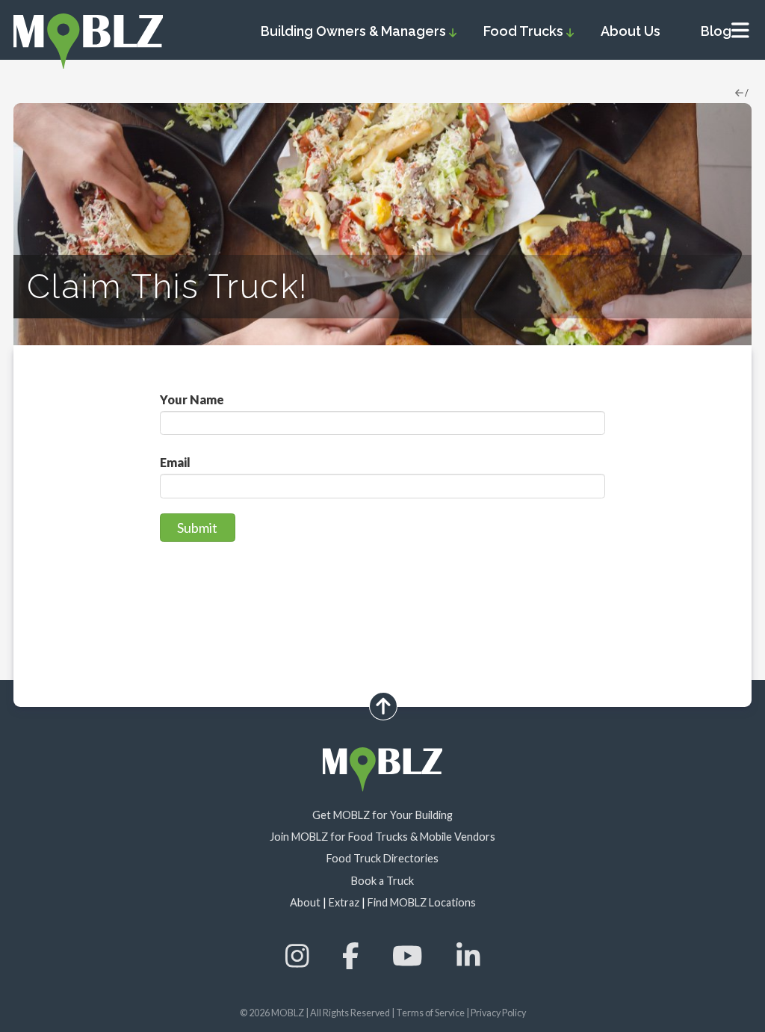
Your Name (192, 400)
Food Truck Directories (382, 858)
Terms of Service (430, 1013)
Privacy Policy (498, 1013)
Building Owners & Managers (355, 31)
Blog (716, 31)
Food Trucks (524, 31)
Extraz (344, 902)
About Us (630, 31)
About (305, 902)
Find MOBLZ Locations (422, 902)
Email (175, 463)
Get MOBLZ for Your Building (382, 815)
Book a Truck (382, 880)
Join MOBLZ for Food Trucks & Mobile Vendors (382, 836)
